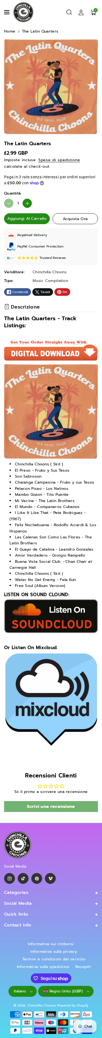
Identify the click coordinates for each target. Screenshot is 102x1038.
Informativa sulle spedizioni (43, 967)
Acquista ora (75, 219)
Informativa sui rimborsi (51, 944)
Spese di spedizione (59, 160)
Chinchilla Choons (41, 1005)
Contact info (17, 925)
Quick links (16, 914)
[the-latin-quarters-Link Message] (51, 699)
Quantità (12, 193)
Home (9, 31)
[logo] (17, 845)
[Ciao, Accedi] (81, 12)
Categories (16, 892)
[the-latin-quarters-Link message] (51, 616)
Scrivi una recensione (51, 806)
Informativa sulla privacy (53, 951)
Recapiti (83, 967)
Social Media (18, 903)
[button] (7, 12)
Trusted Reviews (52, 257)
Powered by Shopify (72, 1005)
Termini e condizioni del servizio (54, 959)
